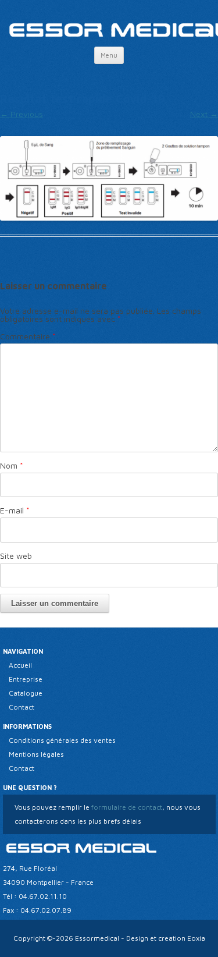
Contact (21, 707)
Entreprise (25, 679)
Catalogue (25, 693)
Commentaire (28, 336)
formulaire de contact (126, 807)
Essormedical (97, 938)
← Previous (21, 114)
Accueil (20, 665)
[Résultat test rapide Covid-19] (109, 178)
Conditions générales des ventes (62, 740)
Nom (11, 465)
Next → (204, 114)
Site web (16, 556)
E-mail (15, 510)
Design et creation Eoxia (165, 938)
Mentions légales (36, 754)
